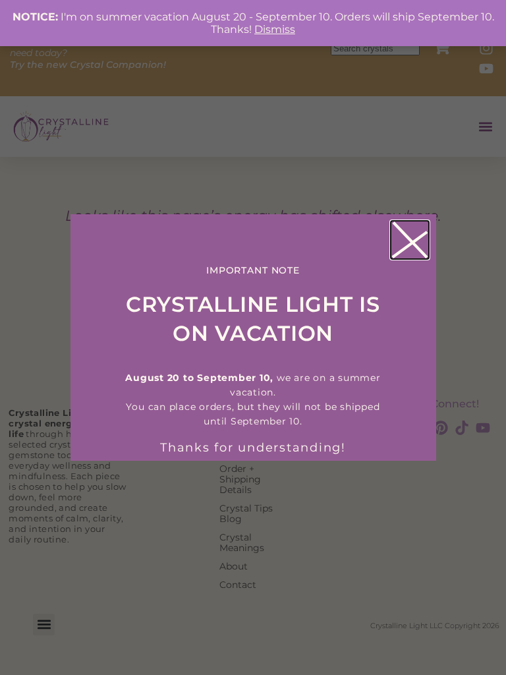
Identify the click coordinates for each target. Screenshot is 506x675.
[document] (253, 337)
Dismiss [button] (274, 29)
